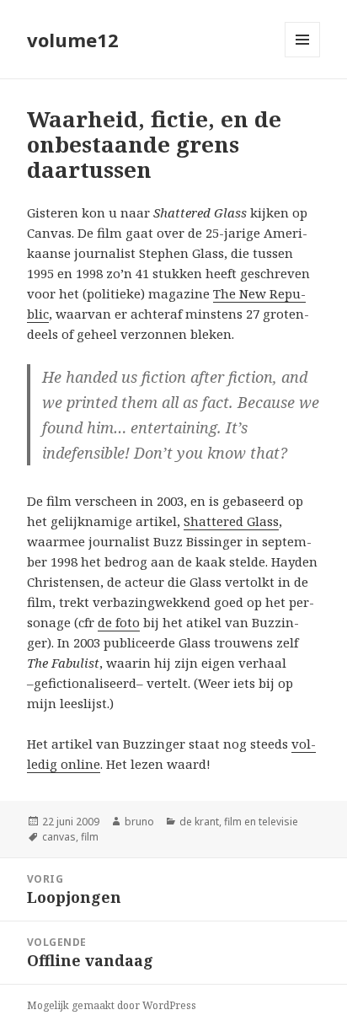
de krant (199, 821)
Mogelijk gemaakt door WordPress (111, 1005)
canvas (59, 837)
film (90, 837)
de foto (119, 622)
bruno (139, 821)
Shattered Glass (231, 521)
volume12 (73, 39)
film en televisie (261, 821)
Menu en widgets (303, 56)
